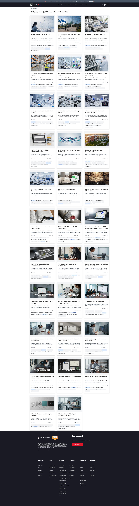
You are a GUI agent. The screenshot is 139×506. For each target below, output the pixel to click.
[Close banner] (137, 1)
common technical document (96, 202)
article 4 (68, 45)
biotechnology (69, 275)
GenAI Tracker (82, 483)
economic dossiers (34, 239)
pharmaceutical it (39, 200)
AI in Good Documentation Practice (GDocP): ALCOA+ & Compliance (69, 302)
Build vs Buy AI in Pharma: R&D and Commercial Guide (94, 151)
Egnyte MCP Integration (62, 493)
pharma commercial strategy (99, 314)
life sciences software (61, 161)
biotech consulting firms (97, 312)
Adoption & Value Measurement (63, 485)
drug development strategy (69, 278)
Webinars (81, 470)
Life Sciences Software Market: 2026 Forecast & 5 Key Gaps (69, 151)
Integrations (40, 470)
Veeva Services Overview (62, 464)
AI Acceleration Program (62, 480)
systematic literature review (35, 241)
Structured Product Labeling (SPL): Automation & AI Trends (39, 151)
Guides (81, 465)
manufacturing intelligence (96, 86)
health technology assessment (43, 237)
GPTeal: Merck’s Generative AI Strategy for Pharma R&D (41, 414)
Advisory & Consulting (62, 470)
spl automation (43, 161)
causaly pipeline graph (34, 312)
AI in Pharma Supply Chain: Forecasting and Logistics (42, 74)
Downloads (81, 477)
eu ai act (59, 45)
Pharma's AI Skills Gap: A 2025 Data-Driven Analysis (96, 377)
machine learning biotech (89, 48)
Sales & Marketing (72, 470)
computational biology (89, 351)
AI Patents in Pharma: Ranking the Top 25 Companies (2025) (68, 339)
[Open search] (103, 5)
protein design (96, 351)
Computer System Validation (63, 478)
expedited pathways (71, 202)
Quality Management (52, 467)
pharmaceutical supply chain (40, 84)
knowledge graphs (88, 278)
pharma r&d (33, 314)
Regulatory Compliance (52, 473)
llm (31, 426)
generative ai (68, 123)
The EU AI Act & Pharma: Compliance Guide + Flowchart (69, 377)
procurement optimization (43, 86)
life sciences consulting (98, 311)
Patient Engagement (52, 464)
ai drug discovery (33, 48)
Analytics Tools (40, 465)
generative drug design (98, 123)
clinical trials (60, 86)
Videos (81, 472)
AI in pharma (98, 237)
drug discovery (45, 200)
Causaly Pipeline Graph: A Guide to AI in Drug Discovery (42, 302)
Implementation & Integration (63, 472)
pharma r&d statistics (96, 47)
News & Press (92, 470)
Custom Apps (40, 472)
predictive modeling (34, 125)
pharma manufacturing (62, 125)
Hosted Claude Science (62, 488)
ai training (60, 48)
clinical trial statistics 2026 (46, 47)
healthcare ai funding (89, 47)
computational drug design (46, 389)
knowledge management (89, 275)
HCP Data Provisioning (62, 477)
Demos (81, 478)
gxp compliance (60, 47)
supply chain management (35, 203)
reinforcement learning (42, 387)
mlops (32, 202)
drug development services (90, 314)
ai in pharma (48, 48)
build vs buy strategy (94, 161)
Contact (107, 4)
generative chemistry (67, 86)
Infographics (82, 475)
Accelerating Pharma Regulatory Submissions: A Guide (66, 190)
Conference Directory (83, 485)
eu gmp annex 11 (78, 239)
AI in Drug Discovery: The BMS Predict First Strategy (42, 111)
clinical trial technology (34, 50)
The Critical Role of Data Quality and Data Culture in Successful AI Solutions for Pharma (96, 227)
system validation (66, 239)
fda (91, 203)
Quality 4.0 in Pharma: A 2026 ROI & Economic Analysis (40, 265)
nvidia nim (101, 351)
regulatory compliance (73, 164)
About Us (91, 464)
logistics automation (34, 86)
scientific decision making (35, 123)
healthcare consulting (89, 312)
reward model (38, 389)
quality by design (88, 86)
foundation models (88, 353)
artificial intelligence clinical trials (48, 45)
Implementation (61, 467)
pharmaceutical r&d (101, 161)
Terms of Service (92, 502)
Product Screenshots (83, 473)
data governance (88, 239)
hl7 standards (40, 164)
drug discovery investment (102, 45)
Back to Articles (34, 8)
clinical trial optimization (98, 48)
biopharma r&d (42, 123)
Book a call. (91, 1)
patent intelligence (61, 278)
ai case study (47, 426)
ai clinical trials (33, 45)
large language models (89, 127)
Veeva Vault (40, 475)
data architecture (37, 202)
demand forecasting (49, 84)
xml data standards (34, 164)
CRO (70, 477)
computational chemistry (89, 125)
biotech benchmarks (94, 45)
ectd (94, 200)
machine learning (50, 86)
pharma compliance (73, 45)
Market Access (51, 470)
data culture (92, 237)
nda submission (77, 202)
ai (49, 241)
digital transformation (104, 164)
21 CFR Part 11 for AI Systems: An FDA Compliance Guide (67, 227)
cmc (103, 202)
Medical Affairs (72, 465)
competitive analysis (61, 353)
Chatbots (39, 467)
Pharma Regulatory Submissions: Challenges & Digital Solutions (96, 190)
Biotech (71, 472)
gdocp (70, 312)
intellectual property (66, 351)
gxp (77, 237)
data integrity (60, 239)
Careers (91, 472)
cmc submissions (93, 84)
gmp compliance (39, 278)
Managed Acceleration (62, 486)
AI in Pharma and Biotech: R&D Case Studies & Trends (69, 74)
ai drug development (61, 428)
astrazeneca (33, 353)
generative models (50, 387)
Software (81, 467)
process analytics (100, 84)
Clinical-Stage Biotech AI (73, 473)
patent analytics (77, 351)
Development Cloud (62, 465)
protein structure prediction (90, 123)
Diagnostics (71, 478)
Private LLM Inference (62, 490)
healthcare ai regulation (66, 48)
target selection (50, 314)
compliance (60, 389)
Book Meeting (92, 475)
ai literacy (63, 45)
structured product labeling (35, 161)
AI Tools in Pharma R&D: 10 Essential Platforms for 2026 (94, 111)
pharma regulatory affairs (62, 202)
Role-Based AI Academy (62, 483)
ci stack (78, 275)
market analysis (66, 164)
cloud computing (49, 351)
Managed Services (61, 473)
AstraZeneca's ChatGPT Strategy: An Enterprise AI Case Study (67, 414)
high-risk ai (78, 387)
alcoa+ (65, 314)
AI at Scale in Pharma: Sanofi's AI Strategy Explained (68, 111)
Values (91, 467)
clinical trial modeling (98, 125)
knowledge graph (38, 314)
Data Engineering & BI (62, 475)
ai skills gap (92, 387)
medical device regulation (69, 389)
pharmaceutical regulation (66, 387)
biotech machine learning (67, 84)
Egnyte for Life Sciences (62, 491)
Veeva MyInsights (40, 473)
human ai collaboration (49, 123)
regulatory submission (61, 200)
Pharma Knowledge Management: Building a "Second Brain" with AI (96, 265)
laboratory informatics (69, 161)
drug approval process (67, 203)
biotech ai (59, 351)
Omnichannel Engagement (53, 475)
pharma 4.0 (37, 275)
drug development (69, 200)
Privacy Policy (85, 502)
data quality (87, 237)
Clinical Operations (72, 467)
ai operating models (61, 123)
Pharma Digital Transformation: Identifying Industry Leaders (42, 339)
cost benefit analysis (96, 164)
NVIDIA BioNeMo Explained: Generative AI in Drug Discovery (96, 339)
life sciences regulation (73, 47)
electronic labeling (34, 166)
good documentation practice (62, 312)
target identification (74, 86)
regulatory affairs (88, 202)
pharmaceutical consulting (90, 311)
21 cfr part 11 (60, 237)
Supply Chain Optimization (53, 477)
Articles (81, 464)
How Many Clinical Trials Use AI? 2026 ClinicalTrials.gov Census (40, 35)
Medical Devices (72, 475)
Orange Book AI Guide (83, 480)
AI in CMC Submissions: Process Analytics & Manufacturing (96, 74)
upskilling (95, 389)
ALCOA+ (93, 239)
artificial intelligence (89, 164)
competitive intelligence (62, 275)
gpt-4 (47, 241)
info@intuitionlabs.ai (62, 450)
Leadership (92, 465)
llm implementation (61, 426)
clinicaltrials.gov (39, 45)
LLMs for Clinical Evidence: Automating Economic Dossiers (41, 227)
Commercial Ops (72, 464)
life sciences (102, 237)
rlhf (31, 387)
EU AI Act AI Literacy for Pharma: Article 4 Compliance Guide (69, 35)
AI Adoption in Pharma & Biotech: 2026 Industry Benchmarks (95, 35)
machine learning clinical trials (35, 47)
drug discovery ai (75, 84)
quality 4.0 (32, 275)
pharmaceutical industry (99, 387)
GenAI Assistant (40, 464)
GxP (106, 239)
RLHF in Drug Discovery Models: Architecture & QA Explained (42, 377)
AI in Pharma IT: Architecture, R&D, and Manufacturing (41, 190)
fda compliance (49, 161)
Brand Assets (92, 477)
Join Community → (77, 444)
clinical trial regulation (41, 48)
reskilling (99, 389)
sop (63, 389)
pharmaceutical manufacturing (45, 202)
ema (93, 203)
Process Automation (52, 465)
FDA (104, 239)
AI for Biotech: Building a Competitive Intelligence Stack (67, 265)
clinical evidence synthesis (42, 239)
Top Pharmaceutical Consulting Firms (94, 301)
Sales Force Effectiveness (52, 472)
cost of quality (33, 278)
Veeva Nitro (40, 477)
